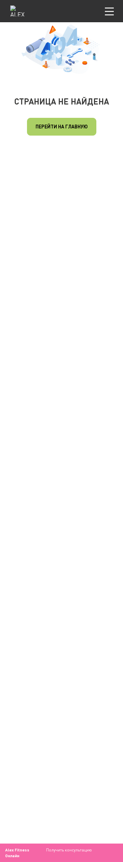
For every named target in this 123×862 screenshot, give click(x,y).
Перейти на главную (62, 126)
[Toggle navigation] (109, 11)
